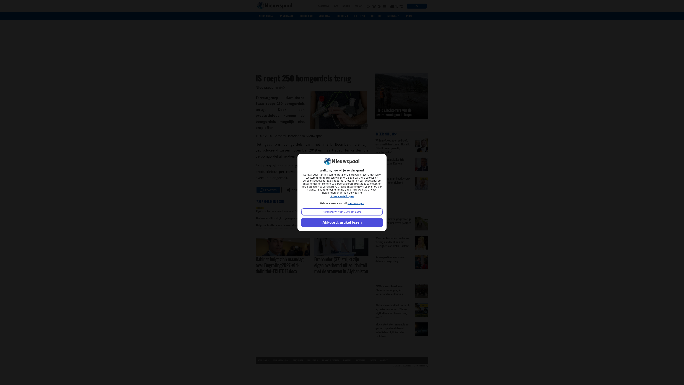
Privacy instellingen (342, 196)
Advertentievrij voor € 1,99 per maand (342, 212)
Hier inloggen (356, 203)
